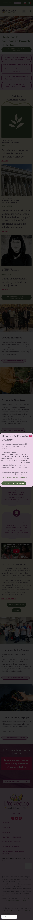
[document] (16, 460)
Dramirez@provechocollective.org (14, 477)
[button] (30, 435)
